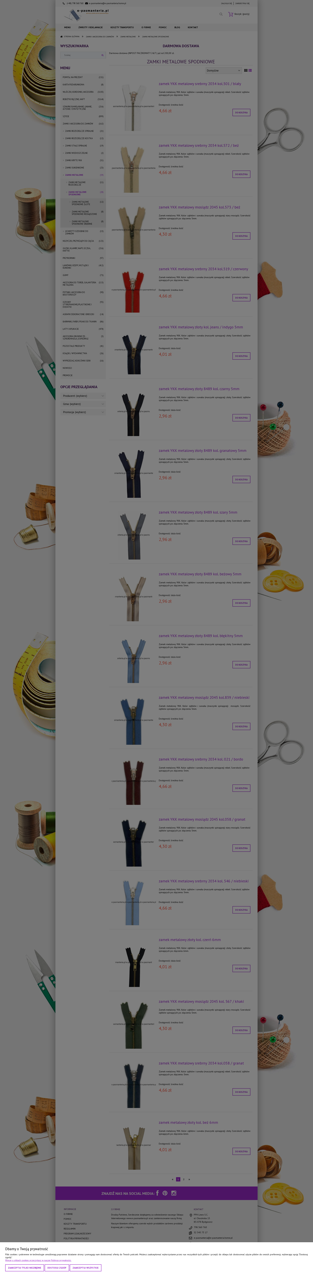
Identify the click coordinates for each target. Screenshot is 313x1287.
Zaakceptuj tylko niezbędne (24, 1267)
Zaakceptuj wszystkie (86, 1267)
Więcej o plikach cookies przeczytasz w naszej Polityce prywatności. (38, 1260)
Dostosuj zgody (56, 1267)
